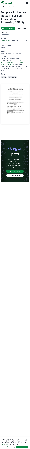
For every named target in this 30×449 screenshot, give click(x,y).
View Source (22, 28)
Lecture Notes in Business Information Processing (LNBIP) (12, 62)
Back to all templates (8, 7)
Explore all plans (15, 175)
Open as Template (8, 28)
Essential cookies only (9, 447)
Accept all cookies (22, 447)
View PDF (5, 33)
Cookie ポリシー (6, 444)
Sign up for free (15, 171)
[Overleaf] (6, 3)
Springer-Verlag (6, 40)
